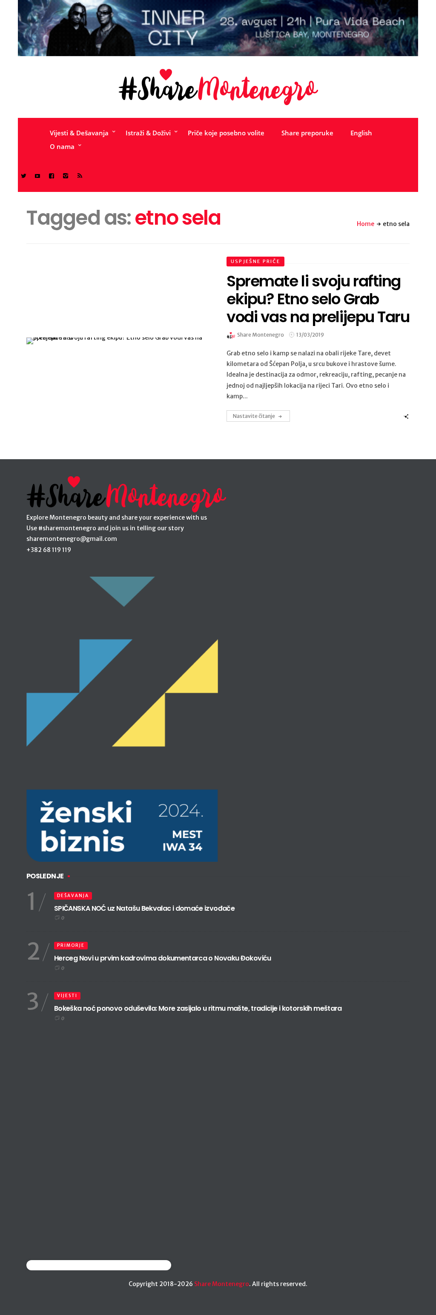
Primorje (71, 945)
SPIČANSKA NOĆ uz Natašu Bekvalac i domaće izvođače (144, 908)
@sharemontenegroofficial (63, 1265)
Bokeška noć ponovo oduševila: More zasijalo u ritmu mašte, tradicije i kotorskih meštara (198, 1008)
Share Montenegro (221, 1284)
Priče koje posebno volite (226, 133)
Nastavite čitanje (254, 416)
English (361, 133)
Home (365, 224)
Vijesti (67, 995)
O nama (62, 146)
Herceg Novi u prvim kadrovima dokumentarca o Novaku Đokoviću (162, 958)
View (113, 340)
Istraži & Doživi (148, 133)
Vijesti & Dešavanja (79, 133)
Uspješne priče (255, 261)
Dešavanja (73, 895)
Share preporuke (307, 133)
